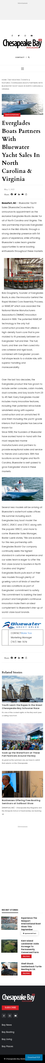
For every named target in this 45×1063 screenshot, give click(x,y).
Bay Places (7, 1046)
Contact (19, 57)
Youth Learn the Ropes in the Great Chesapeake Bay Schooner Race (22, 707)
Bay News (26, 956)
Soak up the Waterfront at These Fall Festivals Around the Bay (21, 754)
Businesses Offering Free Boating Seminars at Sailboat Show (21, 802)
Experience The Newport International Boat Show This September (31, 924)
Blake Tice (26, 633)
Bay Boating (8, 1032)
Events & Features (12, 115)
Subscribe (10, 1007)
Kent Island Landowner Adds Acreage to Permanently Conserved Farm (30, 946)
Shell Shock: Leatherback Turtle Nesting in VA (31, 966)
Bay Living (7, 1039)
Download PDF (34, 1057)
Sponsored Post (30, 933)
